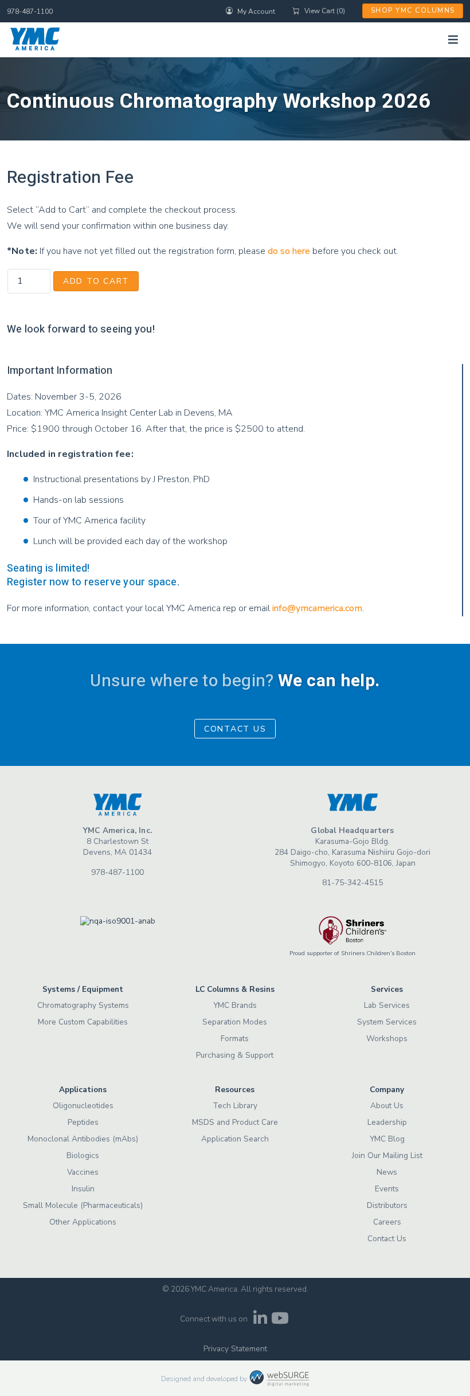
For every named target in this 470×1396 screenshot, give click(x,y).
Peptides (83, 1122)
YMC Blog (387, 1138)
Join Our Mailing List (387, 1155)
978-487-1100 (30, 11)
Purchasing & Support (234, 1055)
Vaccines (83, 1172)
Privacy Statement (235, 1348)
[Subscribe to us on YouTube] (280, 1321)
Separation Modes (234, 1021)
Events (387, 1188)
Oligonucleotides (83, 1105)
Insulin (83, 1188)
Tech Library (235, 1105)
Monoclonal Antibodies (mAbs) (83, 1138)
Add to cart (96, 281)
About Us (387, 1105)
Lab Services (387, 1005)
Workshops (387, 1038)
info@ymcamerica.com (317, 608)
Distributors (387, 1205)
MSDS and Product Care (235, 1122)
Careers (387, 1222)
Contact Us (235, 729)
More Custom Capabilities (83, 1021)
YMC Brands (235, 1005)
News (387, 1172)
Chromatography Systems (83, 1005)
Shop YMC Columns (413, 10)
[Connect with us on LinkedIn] (260, 1321)
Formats (235, 1038)
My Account (256, 10)
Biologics (82, 1155)
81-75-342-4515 (352, 882)
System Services (387, 1021)
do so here (289, 251)
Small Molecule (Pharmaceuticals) (83, 1205)
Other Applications (82, 1222)
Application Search (235, 1138)
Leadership (387, 1122)
